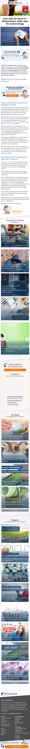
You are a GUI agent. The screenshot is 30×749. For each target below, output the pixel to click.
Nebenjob (17, 719)
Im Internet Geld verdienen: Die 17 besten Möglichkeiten (15, 599)
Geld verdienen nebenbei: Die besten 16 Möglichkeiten (14, 618)
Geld (21, 245)
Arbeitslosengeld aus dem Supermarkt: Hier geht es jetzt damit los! (13, 238)
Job (16, 724)
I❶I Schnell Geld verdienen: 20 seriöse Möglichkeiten (14, 540)
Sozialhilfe (4, 730)
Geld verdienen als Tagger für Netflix (14, 460)
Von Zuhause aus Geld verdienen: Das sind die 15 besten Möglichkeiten (13, 676)
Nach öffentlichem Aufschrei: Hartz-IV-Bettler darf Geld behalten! (14, 266)
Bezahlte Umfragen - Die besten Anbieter (12, 482)
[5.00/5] (13, 211)
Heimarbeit (18, 718)
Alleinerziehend (5, 724)
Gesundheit (4, 721)
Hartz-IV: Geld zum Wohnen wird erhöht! (15, 315)
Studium (17, 739)
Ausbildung (18, 737)
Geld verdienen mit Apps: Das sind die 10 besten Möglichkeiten (14, 578)
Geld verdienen (19, 722)
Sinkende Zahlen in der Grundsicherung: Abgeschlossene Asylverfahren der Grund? (14, 289)
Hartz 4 (22, 41)
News (26, 40)
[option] (15, 339)
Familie (3, 719)
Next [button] (27, 339)
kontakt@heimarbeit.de (15, 713)
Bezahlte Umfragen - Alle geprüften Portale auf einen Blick (13, 657)
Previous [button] (3, 339)
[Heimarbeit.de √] (15, 3)
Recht (2, 734)
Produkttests (19, 731)
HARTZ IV (3, 731)
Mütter (3, 722)
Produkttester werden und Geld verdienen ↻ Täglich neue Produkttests (15, 558)
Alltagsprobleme (5, 718)
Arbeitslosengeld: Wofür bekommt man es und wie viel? (13, 504)
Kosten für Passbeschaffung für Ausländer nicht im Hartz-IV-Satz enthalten (15, 348)
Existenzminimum (7, 123)
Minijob (17, 721)
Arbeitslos (16, 41)
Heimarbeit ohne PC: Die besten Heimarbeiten (12, 437)
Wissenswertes (5, 725)
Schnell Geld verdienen (21, 733)
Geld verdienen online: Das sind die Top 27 (15, 638)
